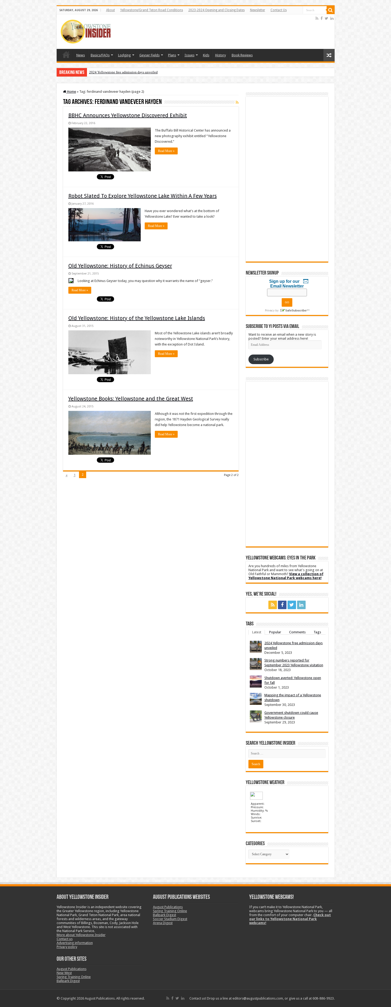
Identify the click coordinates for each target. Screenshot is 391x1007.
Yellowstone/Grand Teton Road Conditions (151, 10)
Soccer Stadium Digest (170, 919)
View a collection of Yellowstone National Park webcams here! (285, 576)
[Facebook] (321, 18)
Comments (297, 632)
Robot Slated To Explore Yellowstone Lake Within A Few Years (142, 196)
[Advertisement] (217, 32)
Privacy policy (67, 947)
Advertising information (75, 943)
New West (64, 973)
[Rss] (317, 18)
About (110, 10)
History (220, 55)
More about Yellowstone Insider (81, 935)
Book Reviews (242, 55)
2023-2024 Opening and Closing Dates (216, 10)
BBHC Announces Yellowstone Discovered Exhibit (127, 115)
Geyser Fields (149, 55)
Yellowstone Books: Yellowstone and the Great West (130, 398)
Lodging (124, 55)
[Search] (331, 10)
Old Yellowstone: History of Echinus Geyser (120, 266)
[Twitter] (326, 18)
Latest (256, 632)
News (80, 55)
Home (66, 54)
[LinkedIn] (332, 18)
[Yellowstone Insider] (86, 30)
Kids (206, 55)
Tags (317, 632)
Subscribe (261, 359)
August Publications (71, 969)
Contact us (65, 939)
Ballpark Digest (68, 981)
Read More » (166, 151)
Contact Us (279, 10)
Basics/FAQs (100, 55)
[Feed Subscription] (237, 102)
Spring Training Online (74, 977)
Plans (172, 55)
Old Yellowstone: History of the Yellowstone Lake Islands (136, 318)
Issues (189, 55)
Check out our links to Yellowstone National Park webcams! (290, 919)
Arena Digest (163, 923)
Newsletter (257, 10)
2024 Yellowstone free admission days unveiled (123, 72)
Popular (275, 632)
